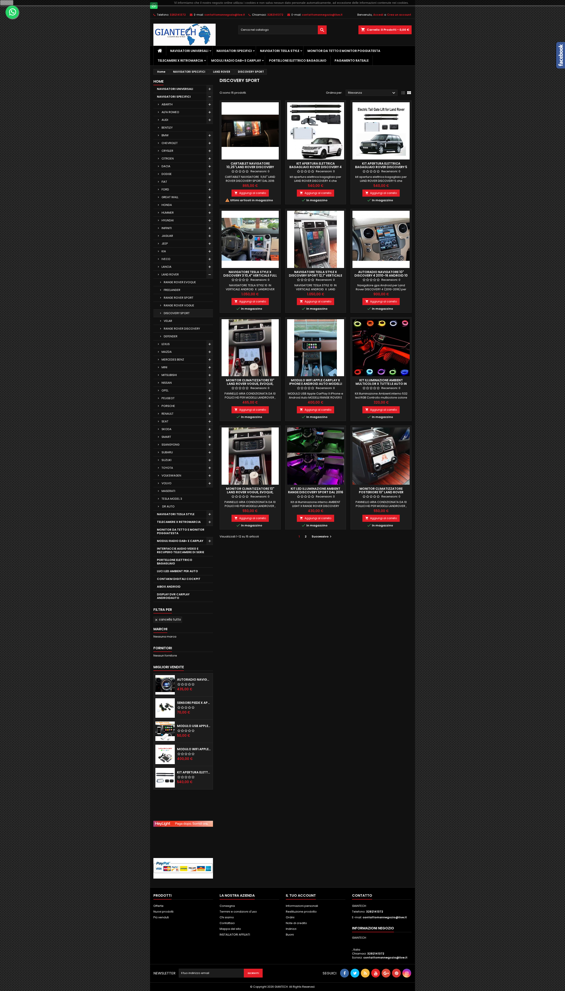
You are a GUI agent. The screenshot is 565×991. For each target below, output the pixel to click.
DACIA (166, 166)
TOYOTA (167, 468)
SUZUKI (166, 460)
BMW (165, 135)
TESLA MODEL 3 (172, 499)
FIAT (164, 182)
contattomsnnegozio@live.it (224, 15)
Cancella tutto (167, 619)
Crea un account (399, 15)
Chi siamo (227, 917)
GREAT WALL (170, 197)
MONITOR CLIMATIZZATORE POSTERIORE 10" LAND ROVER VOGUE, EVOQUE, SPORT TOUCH (381, 492)
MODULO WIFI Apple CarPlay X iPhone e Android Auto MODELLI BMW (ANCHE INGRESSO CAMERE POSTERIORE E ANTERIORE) (194, 749)
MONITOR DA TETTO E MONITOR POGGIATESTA (343, 51)
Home (158, 81)
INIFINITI (167, 228)
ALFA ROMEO (170, 112)
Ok (7, 2)
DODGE (167, 174)
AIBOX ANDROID (169, 587)
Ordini (290, 917)
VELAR (168, 321)
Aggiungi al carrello (250, 193)
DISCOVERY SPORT (177, 313)
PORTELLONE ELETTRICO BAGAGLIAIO (297, 60)
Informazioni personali (302, 906)
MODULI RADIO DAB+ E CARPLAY (236, 60)
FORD (165, 189)
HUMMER (168, 213)
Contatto (362, 895)
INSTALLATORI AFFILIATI (235, 934)
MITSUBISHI (169, 375)
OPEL (165, 390)
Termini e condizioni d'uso (238, 911)
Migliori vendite (168, 667)
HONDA (167, 205)
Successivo (322, 536)
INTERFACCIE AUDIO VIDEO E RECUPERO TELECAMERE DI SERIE (180, 550)
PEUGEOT (168, 398)
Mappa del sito (230, 929)
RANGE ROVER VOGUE (179, 305)
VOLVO (166, 483)
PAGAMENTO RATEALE (352, 60)
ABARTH (167, 104)
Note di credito (296, 923)
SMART (166, 437)
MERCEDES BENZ (173, 359)
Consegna (227, 906)
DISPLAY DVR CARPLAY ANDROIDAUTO (173, 596)
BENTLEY (167, 127)
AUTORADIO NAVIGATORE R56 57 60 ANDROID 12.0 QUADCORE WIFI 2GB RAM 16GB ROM (194, 679)
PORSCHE (168, 406)
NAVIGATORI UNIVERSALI (189, 51)
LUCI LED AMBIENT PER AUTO (177, 571)
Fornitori (162, 648)
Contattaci (227, 923)
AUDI (165, 120)
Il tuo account (301, 895)
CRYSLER (167, 151)
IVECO (166, 259)
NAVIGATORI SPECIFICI (234, 51)
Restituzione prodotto (301, 911)
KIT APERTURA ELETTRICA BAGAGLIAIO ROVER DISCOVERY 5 (381, 165)
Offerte (158, 906)
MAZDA (167, 352)
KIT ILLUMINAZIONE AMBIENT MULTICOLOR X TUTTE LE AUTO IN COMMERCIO (381, 383)
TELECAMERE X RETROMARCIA (180, 60)
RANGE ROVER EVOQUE (180, 282)
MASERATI (168, 491)
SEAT (165, 421)
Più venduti (161, 917)
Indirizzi (291, 929)
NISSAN (167, 383)
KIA (164, 251)
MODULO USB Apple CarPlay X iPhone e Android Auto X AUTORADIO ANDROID (194, 726)
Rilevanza (372, 93)
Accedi (378, 15)
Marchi (160, 629)
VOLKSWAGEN (171, 475)
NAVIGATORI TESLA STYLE (279, 51)
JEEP (165, 243)
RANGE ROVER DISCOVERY (182, 329)
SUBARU (167, 452)
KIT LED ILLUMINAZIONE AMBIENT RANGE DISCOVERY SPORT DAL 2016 (315, 490)
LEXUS (166, 344)
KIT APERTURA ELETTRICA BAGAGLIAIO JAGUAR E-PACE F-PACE (194, 772)
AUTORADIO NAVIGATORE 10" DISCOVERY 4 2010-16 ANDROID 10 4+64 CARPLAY (381, 275)
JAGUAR (167, 236)
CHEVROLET (170, 143)
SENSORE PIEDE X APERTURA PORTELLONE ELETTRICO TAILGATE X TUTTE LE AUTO (194, 702)
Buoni (290, 934)
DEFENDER (170, 336)
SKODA (166, 429)
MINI (164, 367)
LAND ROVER (170, 274)
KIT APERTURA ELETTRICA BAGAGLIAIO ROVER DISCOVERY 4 (315, 165)
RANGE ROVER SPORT (178, 298)
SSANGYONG (170, 444)
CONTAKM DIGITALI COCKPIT (178, 579)
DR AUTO (168, 506)
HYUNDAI (168, 220)
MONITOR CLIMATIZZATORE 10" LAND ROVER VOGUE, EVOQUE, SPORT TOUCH (250, 383)
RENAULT (167, 414)
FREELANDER (172, 290)
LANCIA (166, 267)
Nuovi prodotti (163, 911)
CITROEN (168, 158)
